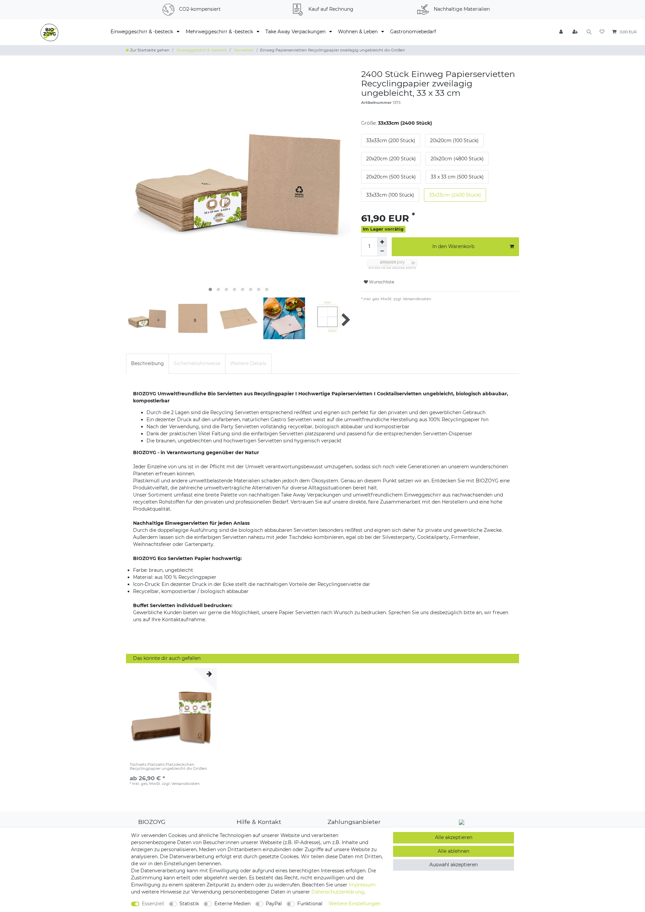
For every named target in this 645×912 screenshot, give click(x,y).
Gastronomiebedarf (413, 32)
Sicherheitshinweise (197, 363)
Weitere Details (248, 363)
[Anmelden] (562, 32)
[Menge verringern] (382, 251)
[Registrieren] (575, 32)
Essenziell (153, 904)
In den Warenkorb (453, 246)
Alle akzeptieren (453, 837)
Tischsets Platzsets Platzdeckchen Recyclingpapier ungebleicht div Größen (168, 766)
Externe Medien (232, 904)
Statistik (189, 904)
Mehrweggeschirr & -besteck (220, 32)
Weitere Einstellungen (355, 904)
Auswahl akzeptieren (453, 865)
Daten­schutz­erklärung (337, 892)
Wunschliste (381, 281)
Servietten (243, 50)
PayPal (274, 904)
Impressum (362, 885)
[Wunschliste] (602, 32)
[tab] (147, 363)
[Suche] (589, 32)
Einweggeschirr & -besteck (142, 32)
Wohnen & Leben (358, 32)
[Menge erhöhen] (382, 242)
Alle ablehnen (453, 851)
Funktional (309, 904)
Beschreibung (147, 363)
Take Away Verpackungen (296, 32)
